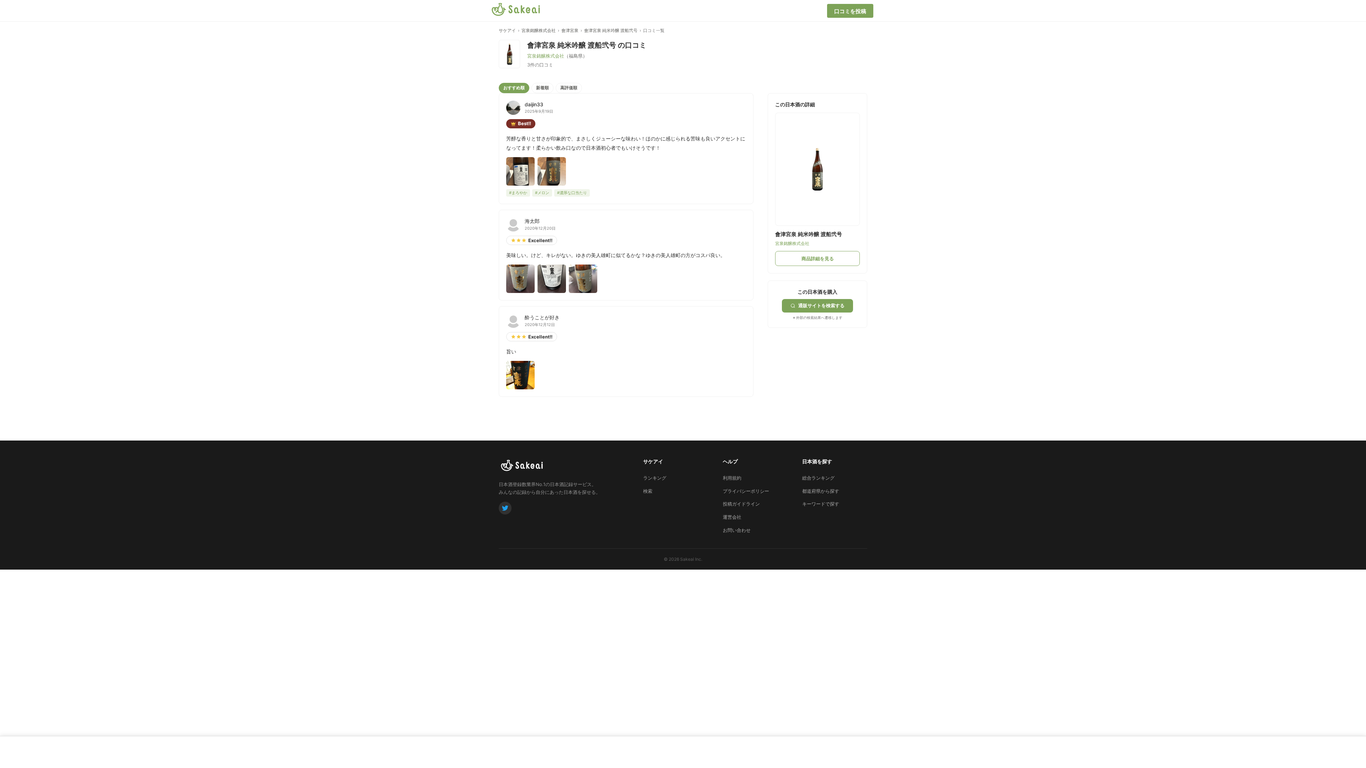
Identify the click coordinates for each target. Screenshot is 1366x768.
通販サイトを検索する (821, 305)
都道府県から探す (820, 491)
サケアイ (507, 30)
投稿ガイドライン (741, 504)
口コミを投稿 (850, 11)
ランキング (654, 478)
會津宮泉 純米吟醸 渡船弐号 (610, 30)
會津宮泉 (569, 30)
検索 (647, 491)
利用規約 (732, 478)
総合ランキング (818, 478)
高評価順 (568, 87)
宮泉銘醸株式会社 (538, 30)
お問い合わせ (737, 530)
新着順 (542, 87)
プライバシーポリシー (746, 491)
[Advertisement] (821, 372)
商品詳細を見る (817, 258)
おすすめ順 (514, 87)
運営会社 (732, 517)
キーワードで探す (820, 504)
